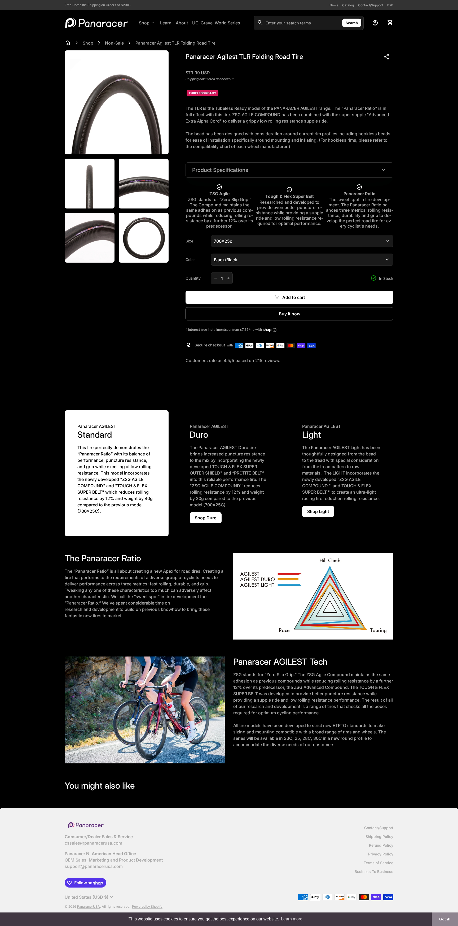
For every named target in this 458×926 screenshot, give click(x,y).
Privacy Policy (380, 854)
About (182, 22)
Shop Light (318, 511)
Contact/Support (370, 5)
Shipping (192, 79)
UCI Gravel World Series (216, 22)
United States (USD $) (90, 897)
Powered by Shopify (147, 906)
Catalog (348, 5)
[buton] (90, 897)
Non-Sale (114, 43)
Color (190, 259)
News (333, 5)
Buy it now (289, 313)
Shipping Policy (379, 836)
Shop (147, 22)
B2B (390, 5)
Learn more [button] (291, 919)
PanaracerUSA (88, 906)
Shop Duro (206, 517)
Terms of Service (378, 862)
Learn (165, 22)
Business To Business (374, 871)
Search (352, 23)
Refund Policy (381, 845)
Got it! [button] (445, 919)
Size (189, 241)
